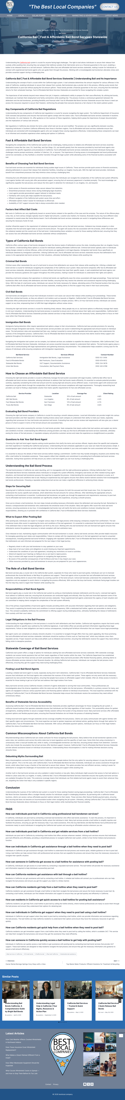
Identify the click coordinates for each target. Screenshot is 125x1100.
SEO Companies (58, 15)
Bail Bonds (62, 33)
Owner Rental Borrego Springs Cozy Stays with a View (26, 962)
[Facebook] (84, 1084)
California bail (39, 954)
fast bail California (52, 954)
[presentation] (16, 990)
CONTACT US (110, 6)
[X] (88, 1084)
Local (101, 1012)
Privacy (55, 1084)
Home (10, 15)
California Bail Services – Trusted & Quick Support (77, 1006)
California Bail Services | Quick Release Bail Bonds (108, 1006)
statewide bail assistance (68, 954)
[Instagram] (92, 1084)
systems (58, 41)
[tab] (58, 1022)
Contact (48, 1084)
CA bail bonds (28, 954)
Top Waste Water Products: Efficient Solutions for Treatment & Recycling (92, 962)
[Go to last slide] (5, 1000)
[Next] (119, 1000)
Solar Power (38, 15)
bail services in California (14, 954)
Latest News (111, 15)
